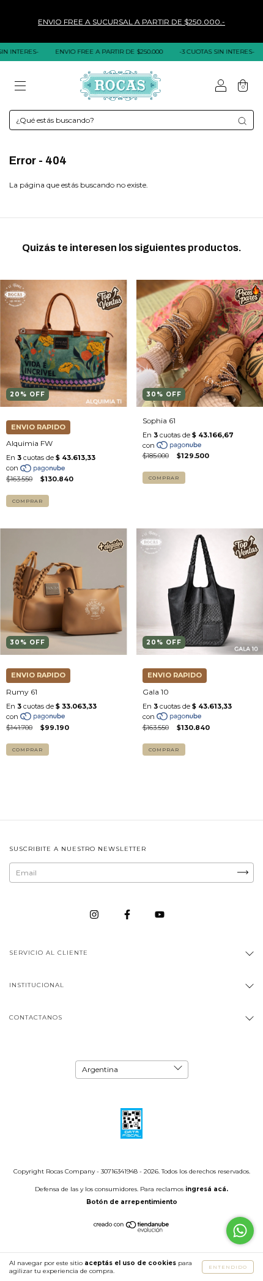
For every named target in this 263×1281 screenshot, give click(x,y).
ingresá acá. (206, 1189)
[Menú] (20, 87)
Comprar (27, 501)
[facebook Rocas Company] (128, 914)
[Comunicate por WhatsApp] (240, 1230)
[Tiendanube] (132, 1229)
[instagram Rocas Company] (95, 914)
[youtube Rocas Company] (160, 914)
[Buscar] (242, 121)
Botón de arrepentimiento (131, 1202)
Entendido (228, 1267)
